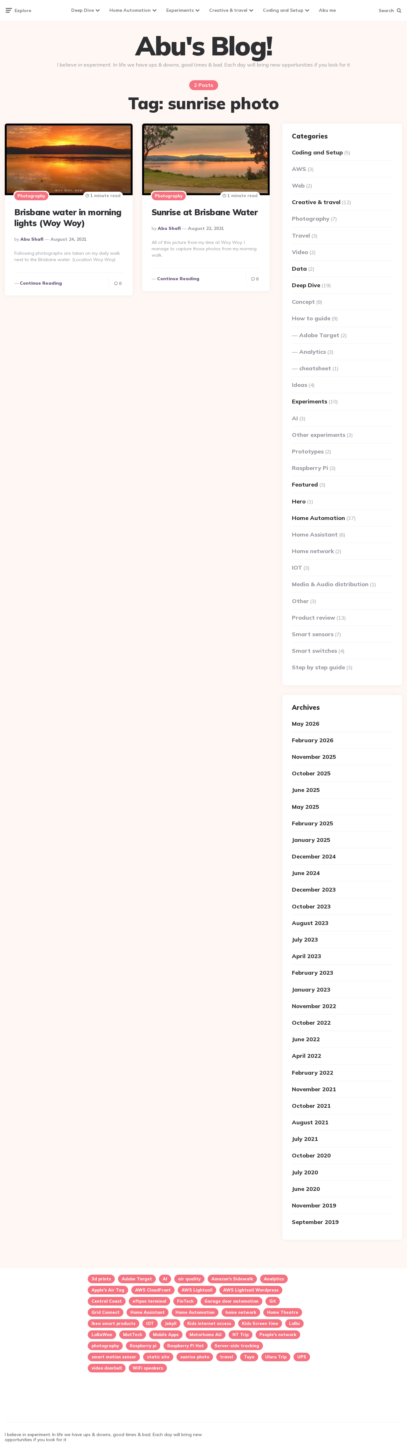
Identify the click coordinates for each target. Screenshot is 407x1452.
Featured (305, 484)
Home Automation (130, 10)
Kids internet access (209, 1323)
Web (298, 185)
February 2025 (312, 823)
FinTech (185, 1301)
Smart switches (314, 650)
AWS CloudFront (153, 1289)
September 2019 (315, 1222)
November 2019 (314, 1205)
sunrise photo (194, 1356)
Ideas (299, 384)
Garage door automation (231, 1301)
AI (295, 418)
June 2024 (306, 873)
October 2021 (311, 1105)
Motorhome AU (206, 1334)
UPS (301, 1356)
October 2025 (311, 773)
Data (299, 268)
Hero (299, 501)
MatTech (132, 1334)
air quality (189, 1278)
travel (226, 1356)
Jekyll (170, 1323)
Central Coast (107, 1301)
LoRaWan (102, 1334)
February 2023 (312, 972)
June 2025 (306, 790)
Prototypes (308, 451)
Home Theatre (282, 1312)
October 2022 (311, 1022)
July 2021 (305, 1138)
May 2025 (305, 806)
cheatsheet (315, 368)
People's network (277, 1334)
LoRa (294, 1323)
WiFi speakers (148, 1367)
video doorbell (107, 1367)
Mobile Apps (166, 1334)
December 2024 (314, 856)
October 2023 (311, 906)
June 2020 (306, 1188)
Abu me (327, 10)
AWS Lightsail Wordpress (251, 1289)
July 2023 (305, 939)
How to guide (311, 318)
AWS (299, 169)
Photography (31, 195)
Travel (301, 235)
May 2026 (305, 723)
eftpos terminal (149, 1301)
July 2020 (305, 1172)
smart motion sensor (114, 1356)
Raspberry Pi (310, 468)
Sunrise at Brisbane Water (205, 212)
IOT (297, 567)
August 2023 (310, 923)
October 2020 (311, 1155)
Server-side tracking (237, 1345)
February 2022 (312, 1072)
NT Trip (240, 1334)
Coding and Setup (283, 10)
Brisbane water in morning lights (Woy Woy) (67, 217)
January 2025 (311, 839)
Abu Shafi (32, 239)
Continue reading (41, 283)
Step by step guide (318, 667)
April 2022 (306, 1055)
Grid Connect (106, 1312)
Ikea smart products (113, 1323)
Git (272, 1301)
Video (300, 252)
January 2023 (311, 989)
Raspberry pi (143, 1345)
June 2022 (306, 1039)
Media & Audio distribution (330, 584)
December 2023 (314, 889)
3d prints (101, 1278)
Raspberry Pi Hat (185, 1345)
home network (240, 1312)
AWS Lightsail (197, 1289)
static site (158, 1356)
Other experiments (318, 434)
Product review (313, 617)
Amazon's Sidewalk (232, 1278)
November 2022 (314, 1006)
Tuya (249, 1356)
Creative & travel (228, 10)
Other (300, 601)
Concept (303, 301)
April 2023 (306, 956)
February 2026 (312, 740)
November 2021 (314, 1089)
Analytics (312, 351)
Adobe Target (319, 335)
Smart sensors (313, 634)
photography (105, 1345)
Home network (313, 551)
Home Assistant (315, 534)
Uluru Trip (275, 1356)
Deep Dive (82, 10)
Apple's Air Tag (108, 1289)
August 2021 (310, 1122)
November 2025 (314, 756)
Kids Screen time (260, 1323)
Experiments (180, 10)
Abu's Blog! (203, 45)
